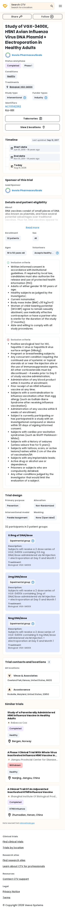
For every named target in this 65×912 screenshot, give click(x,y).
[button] (11, 76)
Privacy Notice (11, 891)
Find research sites (14, 860)
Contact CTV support (16, 879)
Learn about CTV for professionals (24, 866)
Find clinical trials (13, 841)
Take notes (30, 118)
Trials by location (13, 847)
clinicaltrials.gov (27, 823)
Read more (32, 227)
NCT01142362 (13, 106)
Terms (6, 897)
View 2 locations (30, 127)
